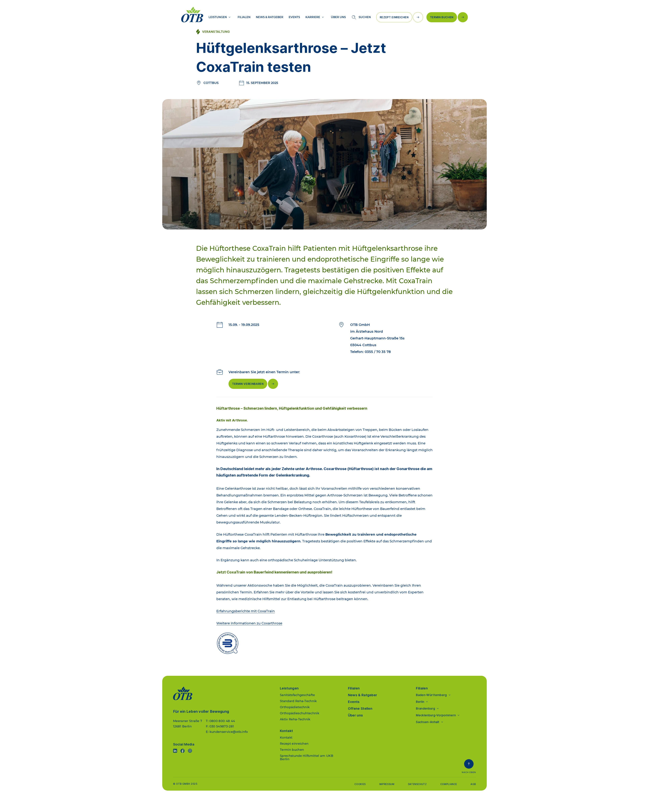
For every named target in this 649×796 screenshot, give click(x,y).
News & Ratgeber (269, 17)
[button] (469, 766)
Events (294, 17)
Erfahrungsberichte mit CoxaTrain (245, 611)
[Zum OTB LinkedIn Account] (175, 751)
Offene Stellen (360, 708)
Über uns (338, 17)
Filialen (244, 17)
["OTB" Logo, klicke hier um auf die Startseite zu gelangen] (192, 14)
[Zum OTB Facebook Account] (183, 751)
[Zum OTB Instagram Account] (190, 751)
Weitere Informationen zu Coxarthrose (249, 623)
